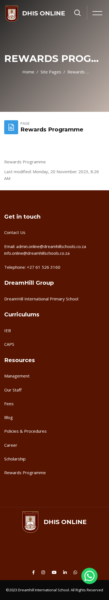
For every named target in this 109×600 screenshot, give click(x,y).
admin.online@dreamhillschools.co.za (51, 246)
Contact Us (14, 232)
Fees (9, 403)
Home (28, 72)
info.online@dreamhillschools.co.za (37, 253)
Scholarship (15, 459)
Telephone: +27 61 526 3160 (32, 267)
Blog (8, 417)
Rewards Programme (78, 72)
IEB (7, 330)
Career (10, 445)
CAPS (9, 344)
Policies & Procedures (25, 431)
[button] (89, 579)
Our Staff (13, 390)
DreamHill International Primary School (41, 299)
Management (17, 376)
